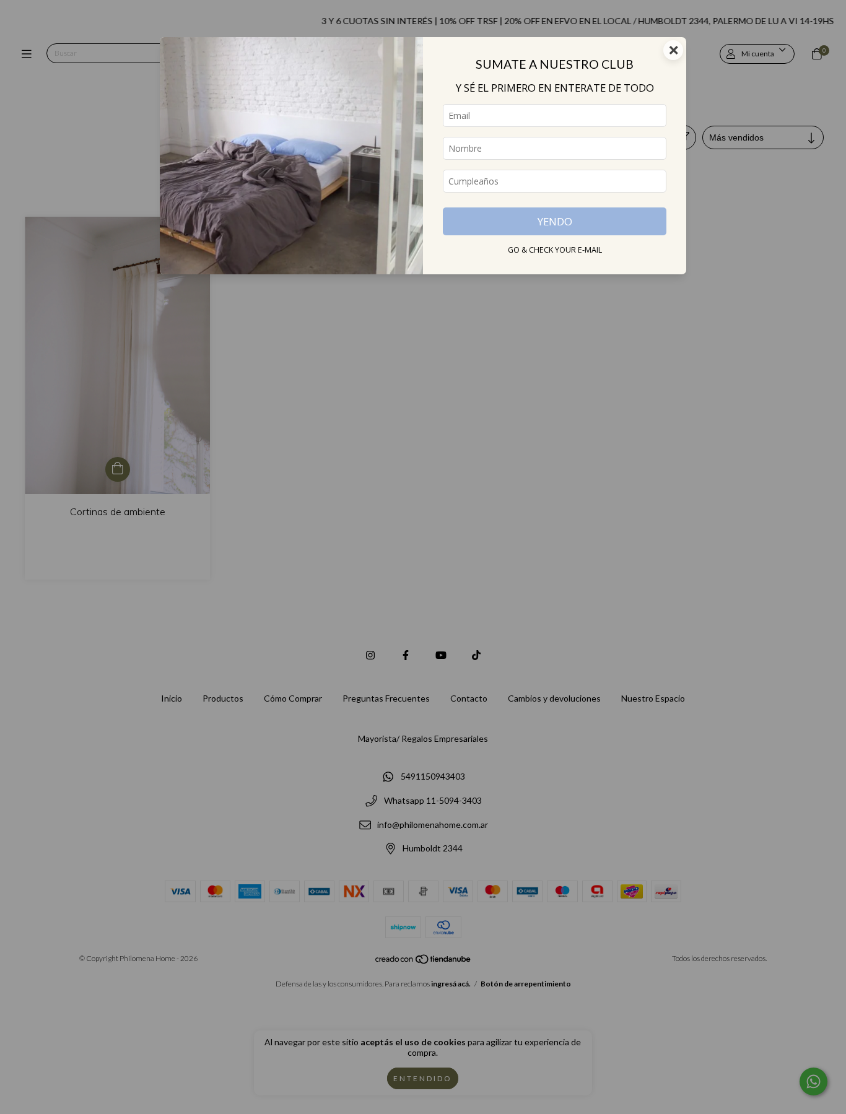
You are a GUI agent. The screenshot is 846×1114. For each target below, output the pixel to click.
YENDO (555, 221)
